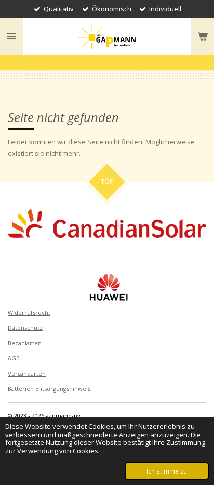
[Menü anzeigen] (11, 36)
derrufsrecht (32, 312)
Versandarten (27, 374)
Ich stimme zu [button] (166, 471)
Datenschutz (25, 327)
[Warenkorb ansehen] (202, 36)
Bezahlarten (25, 343)
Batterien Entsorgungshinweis (49, 389)
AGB (14, 358)
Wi (11, 312)
